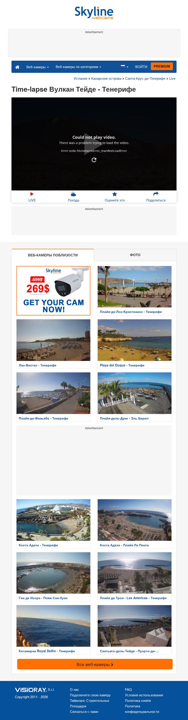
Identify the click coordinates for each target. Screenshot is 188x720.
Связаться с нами (84, 711)
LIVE (32, 200)
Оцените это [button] (115, 200)
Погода (73, 200)
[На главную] (17, 66)
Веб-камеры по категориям (77, 66)
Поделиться (156, 200)
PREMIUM (162, 66)
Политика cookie (138, 700)
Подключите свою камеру (90, 694)
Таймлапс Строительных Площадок (89, 703)
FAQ (128, 689)
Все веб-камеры (94, 664)
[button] (124, 66)
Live (172, 78)
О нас (74, 689)
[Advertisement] (94, 45)
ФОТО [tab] (135, 254)
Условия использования (144, 694)
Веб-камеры (36, 66)
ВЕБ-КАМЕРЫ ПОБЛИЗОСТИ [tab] (53, 255)
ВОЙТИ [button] (141, 66)
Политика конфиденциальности (142, 708)
